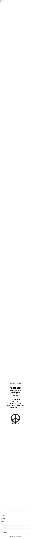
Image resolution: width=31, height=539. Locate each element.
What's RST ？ (4, 532)
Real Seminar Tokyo (15, 390)
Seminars (3, 518)
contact (2, 529)
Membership (4, 524)
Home (2, 515)
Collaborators (4, 527)
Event (2, 521)
